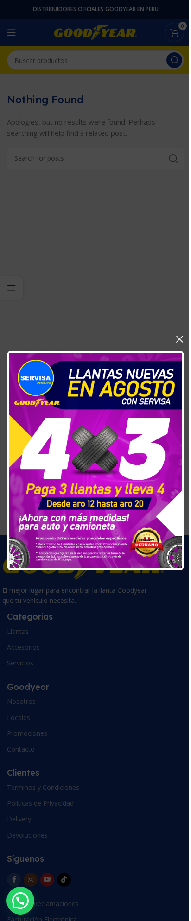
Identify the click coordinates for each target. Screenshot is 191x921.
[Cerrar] (179, 339)
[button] (20, 901)
